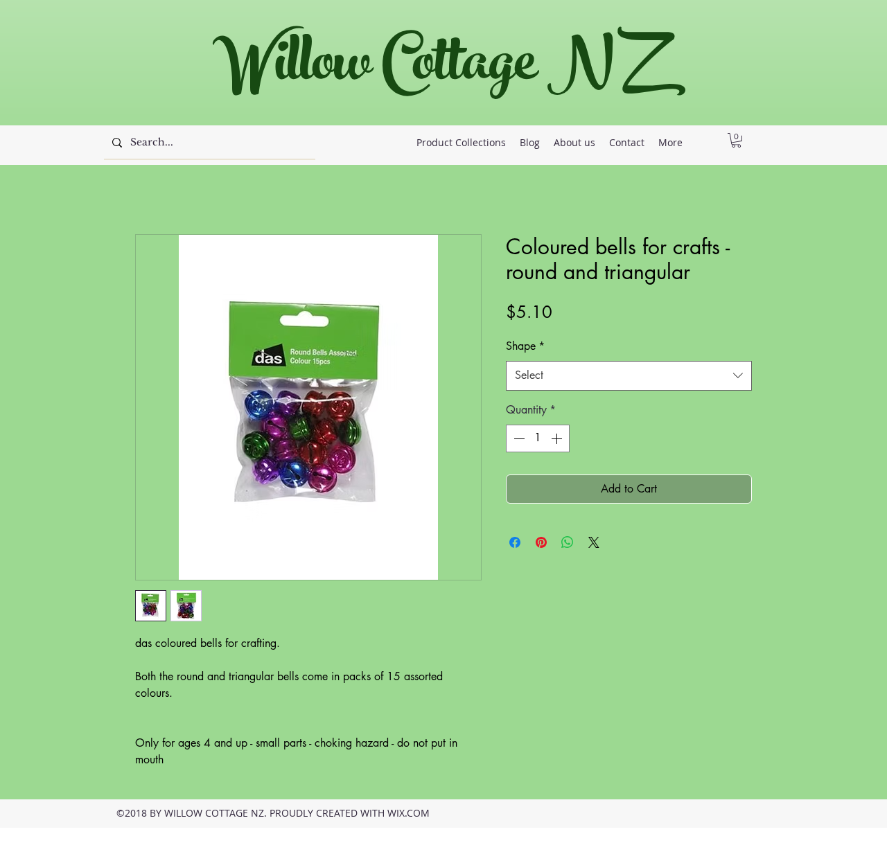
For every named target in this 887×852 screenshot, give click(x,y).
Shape (525, 346)
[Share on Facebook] (515, 542)
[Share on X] (594, 542)
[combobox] (629, 376)
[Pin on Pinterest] (541, 542)
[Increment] (558, 438)
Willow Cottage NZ (436, 69)
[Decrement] (517, 438)
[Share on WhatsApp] (567, 542)
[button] (736, 140)
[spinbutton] (537, 438)
